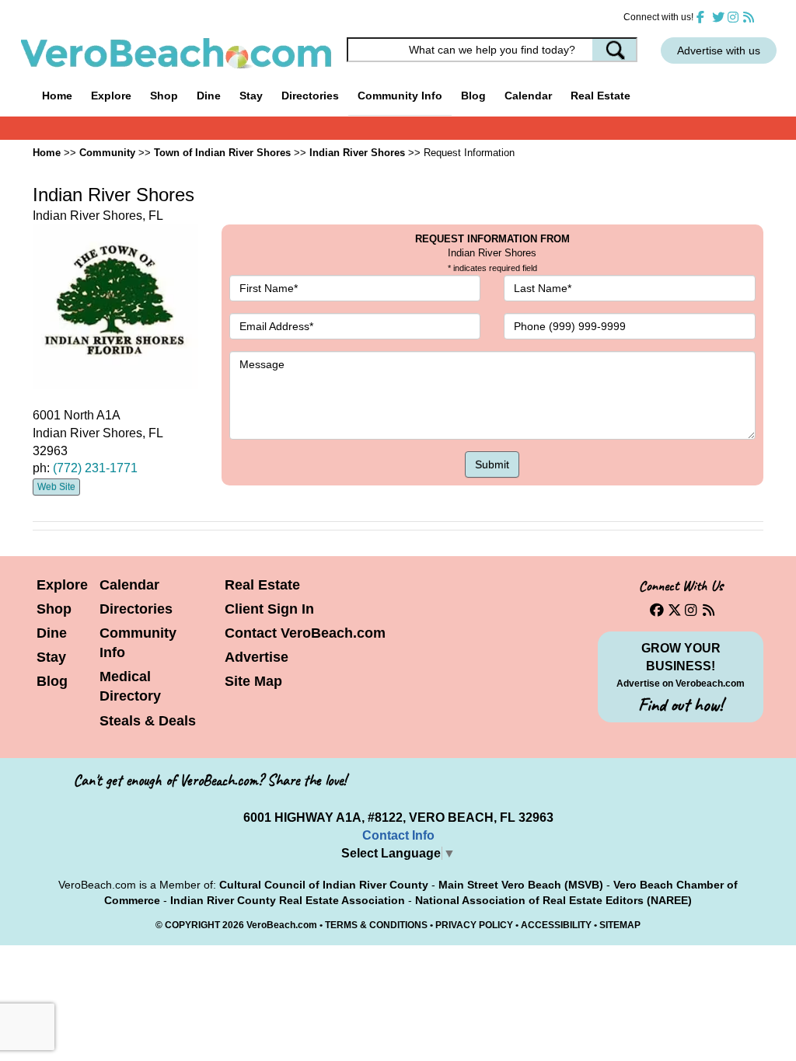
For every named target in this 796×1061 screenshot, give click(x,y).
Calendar (528, 95)
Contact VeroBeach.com (305, 633)
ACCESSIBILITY (556, 925)
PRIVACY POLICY (474, 925)
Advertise (256, 657)
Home (57, 95)
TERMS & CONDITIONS (376, 925)
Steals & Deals (148, 721)
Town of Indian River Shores (222, 152)
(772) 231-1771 (95, 468)
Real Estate (600, 95)
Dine (209, 95)
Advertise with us (718, 50)
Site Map (253, 681)
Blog (473, 95)
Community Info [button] (400, 95)
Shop (54, 609)
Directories (136, 609)
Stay (51, 657)
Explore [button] (111, 95)
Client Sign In (269, 609)
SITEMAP (620, 925)
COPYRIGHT (192, 925)
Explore (62, 585)
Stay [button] (251, 95)
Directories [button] (310, 95)
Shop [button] (164, 95)
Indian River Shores (357, 152)
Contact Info (398, 835)
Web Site (56, 487)
